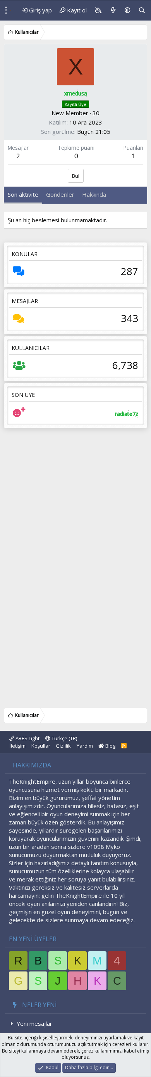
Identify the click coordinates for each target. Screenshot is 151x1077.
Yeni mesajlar (34, 1023)
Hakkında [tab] (94, 194)
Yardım (85, 745)
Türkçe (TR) (63, 738)
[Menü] (4, 10)
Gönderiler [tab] (60, 194)
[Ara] (141, 10)
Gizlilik (63, 745)
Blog (109, 745)
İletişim (17, 745)
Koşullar (40, 745)
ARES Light (26, 738)
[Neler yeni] (112, 10)
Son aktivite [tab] (23, 194)
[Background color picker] (98, 10)
